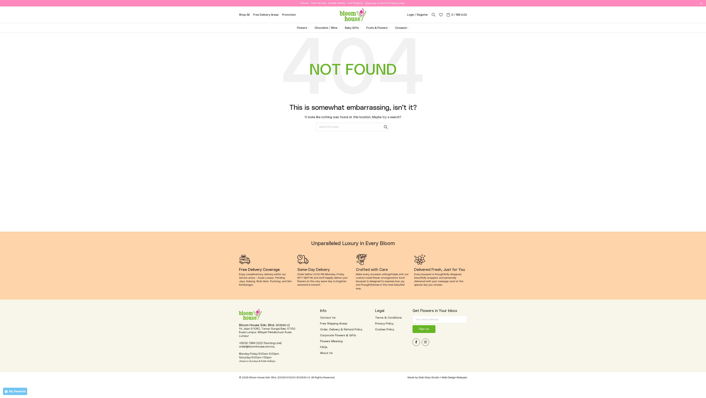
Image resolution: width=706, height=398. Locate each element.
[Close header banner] (701, 3)
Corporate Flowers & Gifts (338, 335)
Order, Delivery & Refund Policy (341, 329)
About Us (326, 353)
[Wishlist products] (441, 14)
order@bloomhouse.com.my (256, 346)
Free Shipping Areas (333, 323)
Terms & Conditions (388, 317)
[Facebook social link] (416, 342)
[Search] (433, 14)
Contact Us (328, 317)
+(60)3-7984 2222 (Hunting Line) (260, 343)
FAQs (323, 347)
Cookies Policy (384, 329)
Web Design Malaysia (454, 377)
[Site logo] (353, 14)
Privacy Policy (384, 323)
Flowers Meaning (331, 341)
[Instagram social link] (425, 342)
